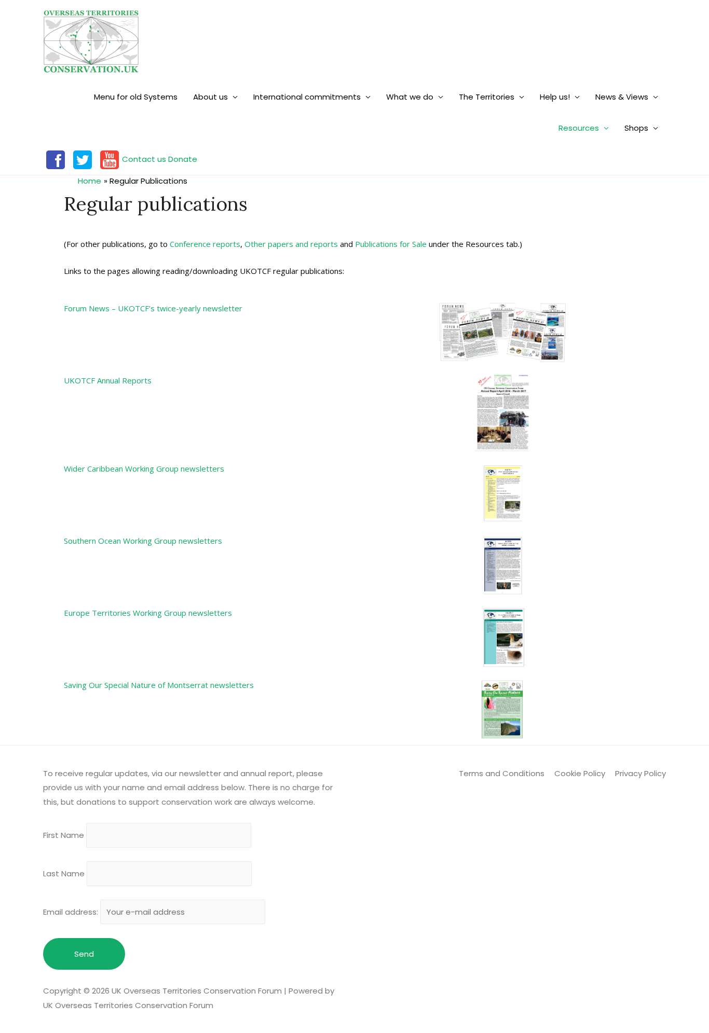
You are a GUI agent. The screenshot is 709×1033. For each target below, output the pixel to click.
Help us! (555, 96)
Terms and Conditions (501, 773)
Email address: (71, 911)
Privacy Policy (640, 773)
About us (210, 96)
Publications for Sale (391, 244)
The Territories (486, 96)
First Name (63, 835)
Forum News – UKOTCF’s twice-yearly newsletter (153, 308)
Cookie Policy (579, 773)
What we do (409, 96)
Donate (182, 159)
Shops (636, 127)
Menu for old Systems (136, 96)
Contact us (144, 159)
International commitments (307, 96)
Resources (578, 127)
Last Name (64, 873)
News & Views (621, 96)
